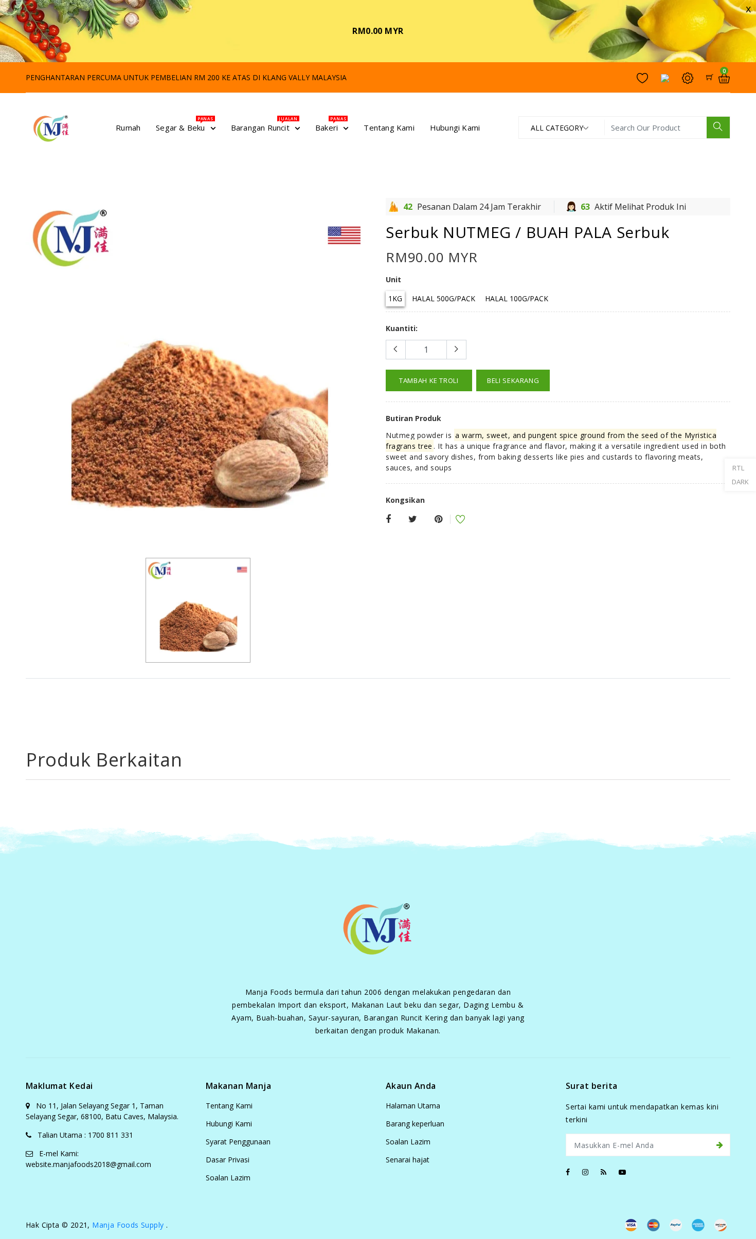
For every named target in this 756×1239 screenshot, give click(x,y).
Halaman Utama (413, 1105)
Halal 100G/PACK (516, 298)
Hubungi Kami (229, 1123)
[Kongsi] (388, 519)
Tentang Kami (229, 1105)
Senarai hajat (407, 1159)
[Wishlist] (453, 520)
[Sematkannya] (438, 519)
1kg (395, 298)
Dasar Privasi (227, 1159)
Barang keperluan (415, 1123)
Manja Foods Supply (128, 1225)
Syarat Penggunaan (238, 1141)
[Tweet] (412, 519)
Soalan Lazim (228, 1177)
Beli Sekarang (513, 380)
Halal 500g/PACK (443, 298)
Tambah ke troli (429, 380)
